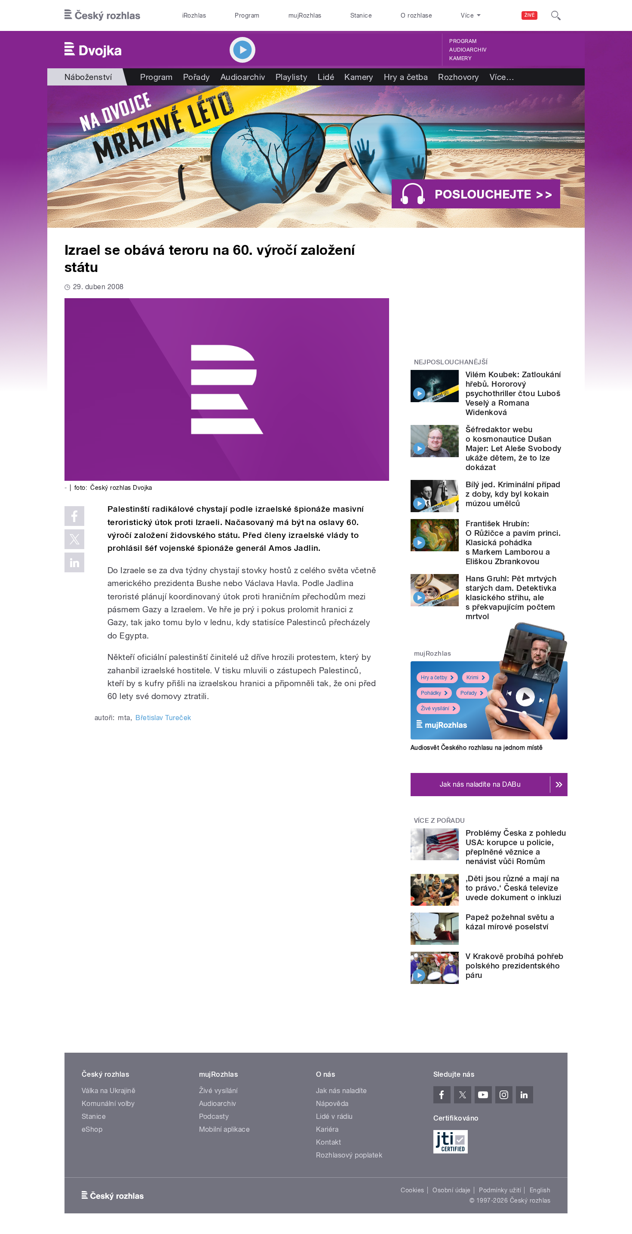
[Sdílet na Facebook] (74, 516)
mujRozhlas (305, 15)
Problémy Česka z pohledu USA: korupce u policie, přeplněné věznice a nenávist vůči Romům (516, 847)
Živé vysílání (435, 709)
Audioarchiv (467, 50)
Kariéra (327, 1129)
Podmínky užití (500, 1190)
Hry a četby (434, 678)
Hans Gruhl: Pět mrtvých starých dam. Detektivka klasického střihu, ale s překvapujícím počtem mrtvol (511, 597)
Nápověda (332, 1104)
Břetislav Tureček (163, 718)
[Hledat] (556, 15)
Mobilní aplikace (224, 1129)
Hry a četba (406, 77)
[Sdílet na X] (74, 539)
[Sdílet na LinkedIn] (74, 562)
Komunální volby (108, 1104)
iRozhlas (194, 15)
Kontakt (328, 1142)
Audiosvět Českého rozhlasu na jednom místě (477, 747)
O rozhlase (416, 15)
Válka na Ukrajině (108, 1091)
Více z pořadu (439, 821)
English (540, 1190)
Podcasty (214, 1116)
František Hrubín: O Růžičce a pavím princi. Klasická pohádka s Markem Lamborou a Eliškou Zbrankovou (513, 542)
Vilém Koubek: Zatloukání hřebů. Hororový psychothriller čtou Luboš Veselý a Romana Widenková (513, 393)
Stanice (361, 15)
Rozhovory (458, 77)
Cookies (412, 1190)
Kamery (460, 58)
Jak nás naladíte (341, 1091)
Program (247, 15)
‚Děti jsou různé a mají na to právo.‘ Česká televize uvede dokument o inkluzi (513, 888)
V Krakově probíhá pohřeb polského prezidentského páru (515, 966)
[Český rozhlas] (102, 15)
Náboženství (88, 77)
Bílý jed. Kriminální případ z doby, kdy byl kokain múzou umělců (513, 494)
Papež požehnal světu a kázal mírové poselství (510, 922)
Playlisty (291, 77)
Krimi (472, 678)
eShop (92, 1129)
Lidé (326, 77)
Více (502, 77)
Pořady (196, 77)
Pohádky (431, 693)
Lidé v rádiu (334, 1116)
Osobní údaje (452, 1190)
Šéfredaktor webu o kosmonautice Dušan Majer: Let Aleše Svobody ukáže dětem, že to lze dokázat (513, 448)
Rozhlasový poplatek (349, 1155)
